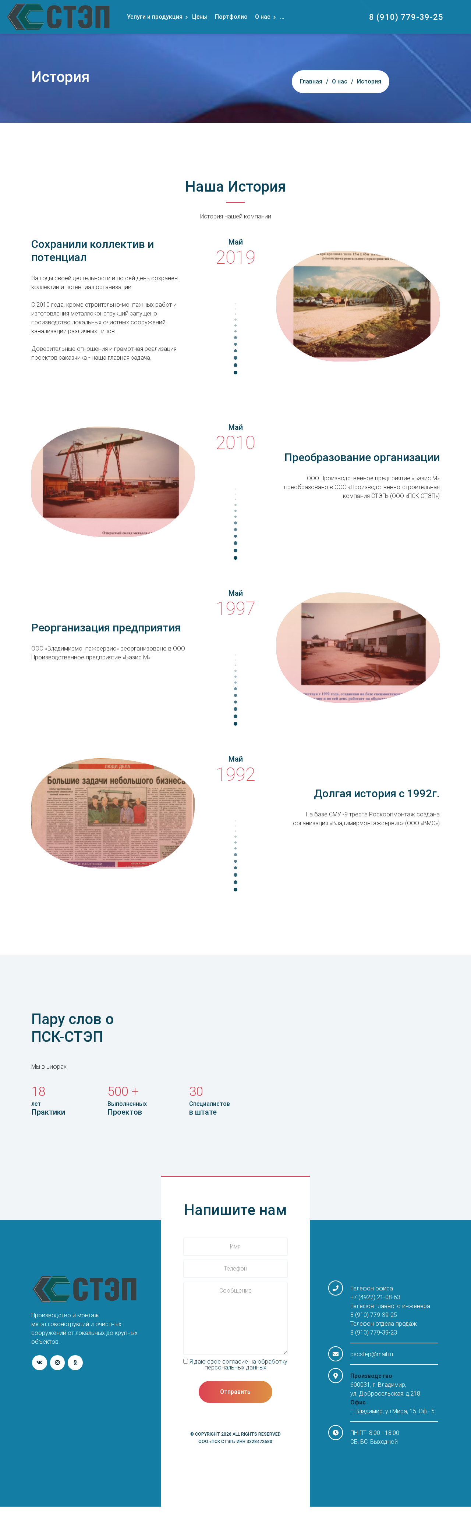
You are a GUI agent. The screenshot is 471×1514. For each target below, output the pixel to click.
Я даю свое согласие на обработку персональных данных (237, 1365)
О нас (262, 16)
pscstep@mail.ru (371, 1354)
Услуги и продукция (155, 16)
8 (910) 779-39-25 (406, 17)
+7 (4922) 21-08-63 (375, 1297)
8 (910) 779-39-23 (373, 1332)
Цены (200, 16)
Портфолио (231, 16)
